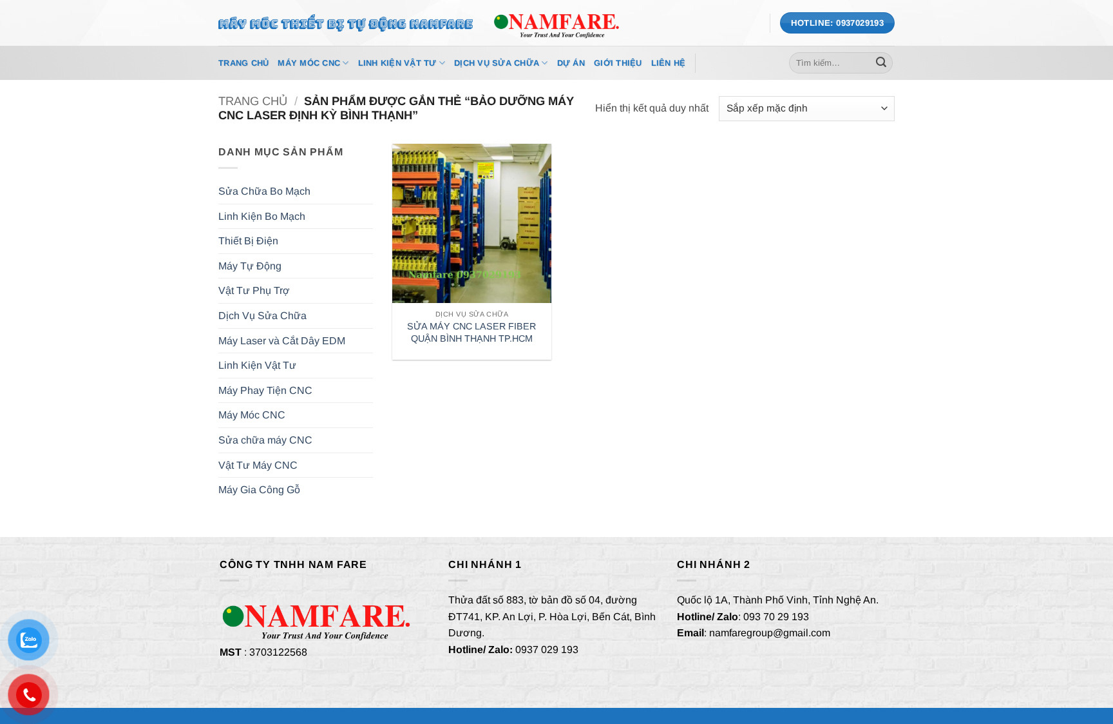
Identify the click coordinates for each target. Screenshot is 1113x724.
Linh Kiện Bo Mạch (261, 216)
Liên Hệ (668, 63)
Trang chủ (252, 101)
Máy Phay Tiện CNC (265, 390)
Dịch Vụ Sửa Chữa (496, 63)
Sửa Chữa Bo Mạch (264, 191)
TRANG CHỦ (243, 63)
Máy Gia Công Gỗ (259, 489)
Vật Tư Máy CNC (258, 465)
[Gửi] (881, 63)
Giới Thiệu (618, 63)
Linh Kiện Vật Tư (397, 63)
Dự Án (571, 63)
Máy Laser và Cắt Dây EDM (281, 340)
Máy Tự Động (249, 265)
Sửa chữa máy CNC (265, 440)
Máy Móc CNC (309, 63)
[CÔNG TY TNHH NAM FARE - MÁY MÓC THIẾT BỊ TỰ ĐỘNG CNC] (556, 22)
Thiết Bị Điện (248, 240)
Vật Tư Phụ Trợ (254, 290)
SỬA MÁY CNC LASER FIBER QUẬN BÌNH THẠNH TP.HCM (471, 332)
